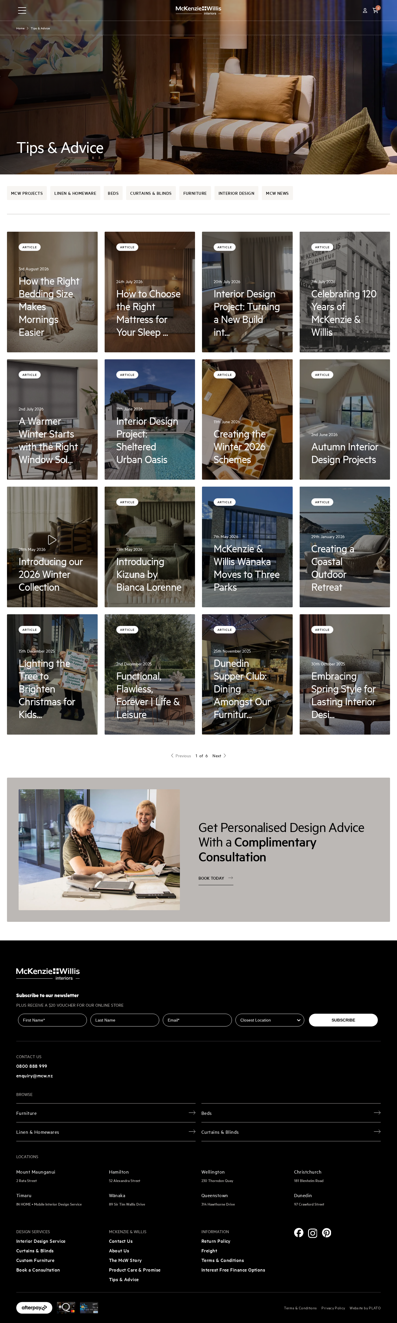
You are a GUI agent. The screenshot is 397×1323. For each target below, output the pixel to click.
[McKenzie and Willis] (198, 10)
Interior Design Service (41, 1241)
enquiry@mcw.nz (34, 1075)
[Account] (365, 10)
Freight (209, 1250)
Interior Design (237, 193)
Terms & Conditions (222, 1260)
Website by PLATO (365, 1307)
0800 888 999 (31, 1066)
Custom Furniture (35, 1260)
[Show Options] (299, 1020)
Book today (211, 878)
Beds (113, 193)
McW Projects (27, 193)
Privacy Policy (333, 1307)
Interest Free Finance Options (233, 1269)
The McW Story (125, 1260)
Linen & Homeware (75, 193)
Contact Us (121, 1241)
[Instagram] (312, 1233)
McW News (277, 193)
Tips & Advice (124, 1279)
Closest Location (252, 1009)
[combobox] (268, 1020)
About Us (119, 1250)
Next (216, 755)
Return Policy (216, 1241)
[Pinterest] (326, 1233)
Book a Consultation (38, 1269)
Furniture (195, 193)
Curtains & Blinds (150, 193)
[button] (375, 10)
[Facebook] (298, 1232)
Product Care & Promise (135, 1269)
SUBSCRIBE (343, 1020)
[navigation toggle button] (22, 10)
